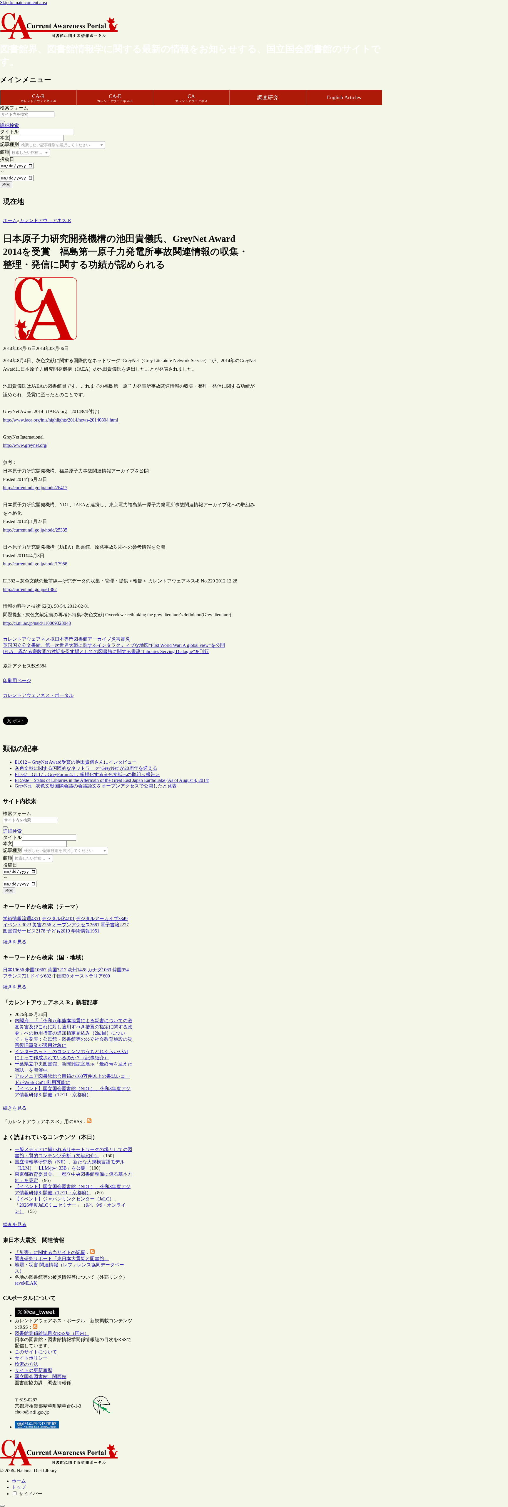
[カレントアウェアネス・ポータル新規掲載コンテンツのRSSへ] (35, 1327)
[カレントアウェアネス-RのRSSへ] (89, 1121)
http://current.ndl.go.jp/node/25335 (35, 529)
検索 (6, 184)
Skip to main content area (23, 2)
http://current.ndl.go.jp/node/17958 (35, 563)
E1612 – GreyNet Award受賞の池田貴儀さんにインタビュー (76, 762)
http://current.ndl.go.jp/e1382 (30, 589)
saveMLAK (26, 1282)
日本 (59, 639)
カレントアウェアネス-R (29, 639)
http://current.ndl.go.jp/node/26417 (35, 487)
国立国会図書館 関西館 (40, 1376)
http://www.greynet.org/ (25, 445)
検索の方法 (26, 1364)
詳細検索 (9, 125)
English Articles (344, 97)
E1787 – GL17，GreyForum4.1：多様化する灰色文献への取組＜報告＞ (87, 774)
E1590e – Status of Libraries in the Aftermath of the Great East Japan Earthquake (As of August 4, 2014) (112, 780)
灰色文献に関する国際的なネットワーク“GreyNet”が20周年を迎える (86, 768)
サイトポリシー (31, 1358)
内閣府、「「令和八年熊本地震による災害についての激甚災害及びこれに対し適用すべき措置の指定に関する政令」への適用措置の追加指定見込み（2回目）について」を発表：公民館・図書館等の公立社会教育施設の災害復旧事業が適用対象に (73, 1033)
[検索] (2, 121)
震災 (125, 639)
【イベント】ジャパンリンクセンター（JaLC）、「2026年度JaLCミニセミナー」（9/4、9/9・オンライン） (70, 1205)
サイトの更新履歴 (33, 1370)
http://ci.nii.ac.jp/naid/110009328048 (37, 623)
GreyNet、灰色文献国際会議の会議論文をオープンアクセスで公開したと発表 (96, 785)
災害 (116, 639)
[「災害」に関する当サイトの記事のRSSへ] (92, 1252)
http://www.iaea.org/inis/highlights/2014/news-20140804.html (60, 419)
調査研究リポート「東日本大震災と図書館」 (62, 1258)
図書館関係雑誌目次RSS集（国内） (52, 1333)
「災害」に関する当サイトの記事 (50, 1252)
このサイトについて (36, 1351)
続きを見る (14, 941)
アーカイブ (99, 639)
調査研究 (267, 98)
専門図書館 (76, 639)
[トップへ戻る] (2, 1506)
